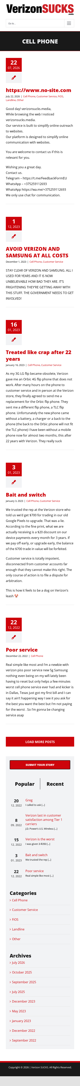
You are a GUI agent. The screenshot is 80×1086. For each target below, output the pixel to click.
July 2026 (18, 962)
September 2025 (24, 982)
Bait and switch (26, 494)
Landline (11, 100)
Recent (55, 783)
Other (20, 100)
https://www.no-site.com (38, 90)
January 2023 (21, 1021)
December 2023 (23, 1001)
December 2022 (23, 1030)
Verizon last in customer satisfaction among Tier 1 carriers (43, 819)
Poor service (22, 649)
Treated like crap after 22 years (38, 355)
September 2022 (24, 1040)
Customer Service (47, 96)
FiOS (60, 96)
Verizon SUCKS (39, 1067)
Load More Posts (40, 742)
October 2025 (22, 972)
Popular (25, 783)
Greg (29, 800)
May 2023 (19, 1011)
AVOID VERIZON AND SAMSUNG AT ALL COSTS (37, 252)
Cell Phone (29, 96)
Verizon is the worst (40, 839)
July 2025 (18, 992)
